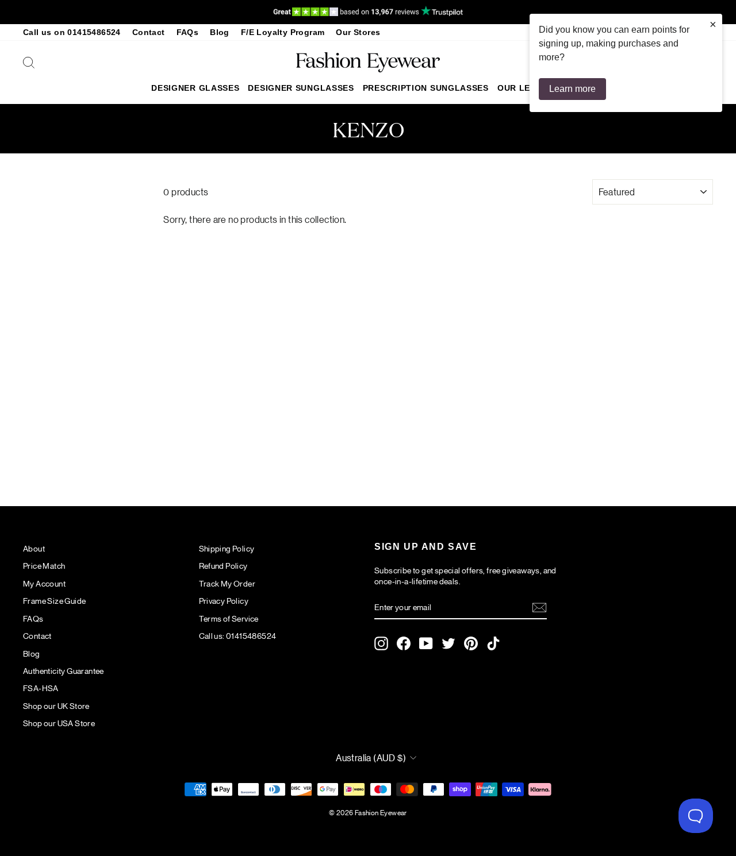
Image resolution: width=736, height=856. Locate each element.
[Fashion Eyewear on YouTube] (426, 643)
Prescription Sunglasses (426, 87)
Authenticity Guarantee (63, 670)
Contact (148, 32)
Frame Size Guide (54, 600)
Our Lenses (525, 87)
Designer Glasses (195, 87)
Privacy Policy (224, 600)
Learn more (572, 89)
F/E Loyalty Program (283, 32)
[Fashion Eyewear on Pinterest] (471, 643)
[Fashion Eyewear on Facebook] (404, 643)
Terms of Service (229, 618)
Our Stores (358, 32)
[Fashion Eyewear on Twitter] (448, 643)
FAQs (188, 32)
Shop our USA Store (59, 723)
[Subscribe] (539, 607)
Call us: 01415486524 (238, 635)
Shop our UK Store (56, 705)
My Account (44, 583)
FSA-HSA (41, 688)
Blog (219, 32)
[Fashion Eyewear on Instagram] (381, 643)
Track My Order (227, 583)
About (34, 548)
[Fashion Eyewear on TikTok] (493, 643)
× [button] (713, 24)
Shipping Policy (227, 548)
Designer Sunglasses (301, 87)
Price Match (44, 565)
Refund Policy (223, 565)
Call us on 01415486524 (72, 32)
